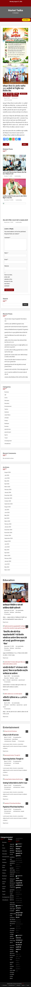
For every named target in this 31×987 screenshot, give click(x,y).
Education (7, 403)
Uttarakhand (14, 95)
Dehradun (7, 400)
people (22, 811)
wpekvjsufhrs (18, 737)
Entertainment (8, 406)
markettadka (15, 98)
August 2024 (8, 541)
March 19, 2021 (7, 737)
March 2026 (7, 486)
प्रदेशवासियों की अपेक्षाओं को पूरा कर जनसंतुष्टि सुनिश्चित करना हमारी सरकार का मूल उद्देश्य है (16, 346)
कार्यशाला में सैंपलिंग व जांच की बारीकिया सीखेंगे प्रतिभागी (13, 606)
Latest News (10, 93)
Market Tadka (15, 10)
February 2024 (8, 558)
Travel (6, 437)
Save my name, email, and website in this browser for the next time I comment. (8, 280)
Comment (7, 237)
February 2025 (8, 524)
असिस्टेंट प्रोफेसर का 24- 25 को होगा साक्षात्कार (15, 699)
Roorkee (7, 426)
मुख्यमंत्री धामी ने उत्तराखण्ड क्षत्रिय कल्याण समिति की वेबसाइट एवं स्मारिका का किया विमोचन (16, 355)
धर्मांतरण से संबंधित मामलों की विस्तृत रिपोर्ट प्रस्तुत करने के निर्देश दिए (25, 144)
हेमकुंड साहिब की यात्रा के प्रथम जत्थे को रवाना (7, 144)
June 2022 (7, 564)
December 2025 (8, 495)
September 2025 (9, 503)
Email (6, 259)
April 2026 (7, 483)
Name (6, 253)
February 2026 (8, 489)
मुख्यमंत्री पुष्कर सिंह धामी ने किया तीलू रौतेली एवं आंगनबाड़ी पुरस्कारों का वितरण (15, 365)
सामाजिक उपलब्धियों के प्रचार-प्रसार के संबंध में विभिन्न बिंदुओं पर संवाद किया (15, 196)
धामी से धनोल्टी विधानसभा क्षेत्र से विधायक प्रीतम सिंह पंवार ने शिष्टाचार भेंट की (14, 173)
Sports (6, 435)
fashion (6, 409)
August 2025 (8, 506)
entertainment (7, 741)
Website (6, 266)
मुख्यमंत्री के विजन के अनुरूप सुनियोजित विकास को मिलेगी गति (16, 332)
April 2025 (7, 518)
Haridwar (7, 412)
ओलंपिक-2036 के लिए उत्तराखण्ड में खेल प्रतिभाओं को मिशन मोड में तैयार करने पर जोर (16, 341)
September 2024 (9, 538)
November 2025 (8, 498)
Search (5, 299)
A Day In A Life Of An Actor (11, 735)
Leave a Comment (8, 100)
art (14, 763)
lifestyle (14, 741)
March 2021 (7, 569)
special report (7, 95)
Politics (16, 93)
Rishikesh (7, 423)
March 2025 (7, 521)
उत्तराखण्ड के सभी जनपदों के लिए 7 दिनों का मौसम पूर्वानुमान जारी (16, 369)
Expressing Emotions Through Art (13, 759)
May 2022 (7, 567)
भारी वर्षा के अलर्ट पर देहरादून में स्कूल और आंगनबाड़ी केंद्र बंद (19, 912)
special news (23, 93)
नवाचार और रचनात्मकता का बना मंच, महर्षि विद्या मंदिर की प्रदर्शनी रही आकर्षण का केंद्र (19, 944)
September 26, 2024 (9, 610)
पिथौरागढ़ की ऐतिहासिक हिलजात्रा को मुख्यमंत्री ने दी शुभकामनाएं (16, 329)
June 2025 (7, 512)
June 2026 (7, 478)
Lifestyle (7, 417)
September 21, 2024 (9, 646)
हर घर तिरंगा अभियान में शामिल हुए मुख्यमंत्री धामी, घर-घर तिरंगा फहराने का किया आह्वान (16, 351)
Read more (5, 622)
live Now (26, 20)
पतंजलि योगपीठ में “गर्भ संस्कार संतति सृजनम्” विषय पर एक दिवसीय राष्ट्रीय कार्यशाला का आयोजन (15, 671)
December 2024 (8, 529)
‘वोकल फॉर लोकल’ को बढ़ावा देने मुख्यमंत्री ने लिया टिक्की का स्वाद (16, 320)
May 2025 (7, 515)
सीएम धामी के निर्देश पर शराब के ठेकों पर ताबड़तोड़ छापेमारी (15, 220)
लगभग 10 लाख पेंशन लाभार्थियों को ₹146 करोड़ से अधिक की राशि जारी (16, 373)
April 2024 (7, 552)
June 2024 (7, 547)
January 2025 (8, 526)
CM (4, 93)
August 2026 (8, 472)
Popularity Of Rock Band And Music (13, 807)
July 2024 (7, 544)
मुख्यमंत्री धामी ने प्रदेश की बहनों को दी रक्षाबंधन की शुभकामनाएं (16, 326)
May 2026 (7, 481)
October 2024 (8, 535)
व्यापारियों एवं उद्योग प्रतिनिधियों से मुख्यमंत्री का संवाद (14, 323)
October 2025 (8, 501)
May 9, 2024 (7, 676)
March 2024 (7, 555)
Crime (6, 397)
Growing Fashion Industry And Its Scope (15, 783)
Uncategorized (8, 440)
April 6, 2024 (7, 703)
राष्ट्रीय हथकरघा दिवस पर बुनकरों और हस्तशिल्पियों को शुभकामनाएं (19, 883)
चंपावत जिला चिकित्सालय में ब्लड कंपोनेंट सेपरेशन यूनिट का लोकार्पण (15, 336)
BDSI (23, 983)
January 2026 (8, 492)
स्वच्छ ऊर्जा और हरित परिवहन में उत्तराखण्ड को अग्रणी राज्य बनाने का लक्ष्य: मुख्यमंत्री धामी (15, 360)
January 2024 (8, 561)
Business (7, 392)
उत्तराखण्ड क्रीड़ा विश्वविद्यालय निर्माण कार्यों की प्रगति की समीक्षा (16, 377)
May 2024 (7, 549)
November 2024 (8, 532)
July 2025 (7, 509)
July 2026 (7, 475)
